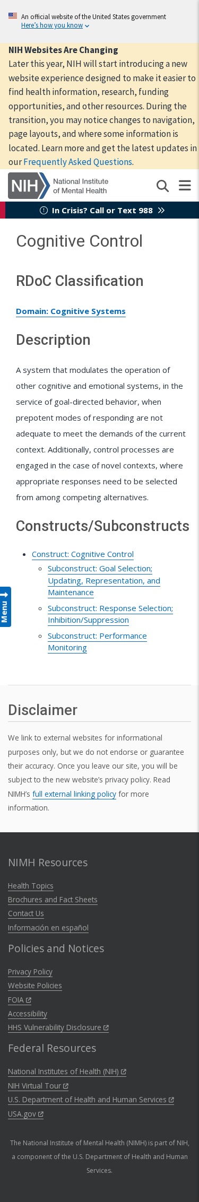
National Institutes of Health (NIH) (64, 1071)
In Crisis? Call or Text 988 (102, 210)
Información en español (48, 927)
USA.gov (23, 1114)
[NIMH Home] (58, 184)
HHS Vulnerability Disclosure (55, 1027)
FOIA (17, 1000)
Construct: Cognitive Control (83, 553)
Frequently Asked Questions (77, 162)
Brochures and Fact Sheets (53, 899)
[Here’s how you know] (99, 21)
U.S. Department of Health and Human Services (88, 1099)
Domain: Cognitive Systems (71, 311)
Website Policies (35, 985)
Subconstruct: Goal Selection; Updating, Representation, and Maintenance (104, 580)
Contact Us (26, 913)
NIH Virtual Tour (35, 1086)
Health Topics (31, 886)
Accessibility (27, 1013)
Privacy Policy (30, 971)
